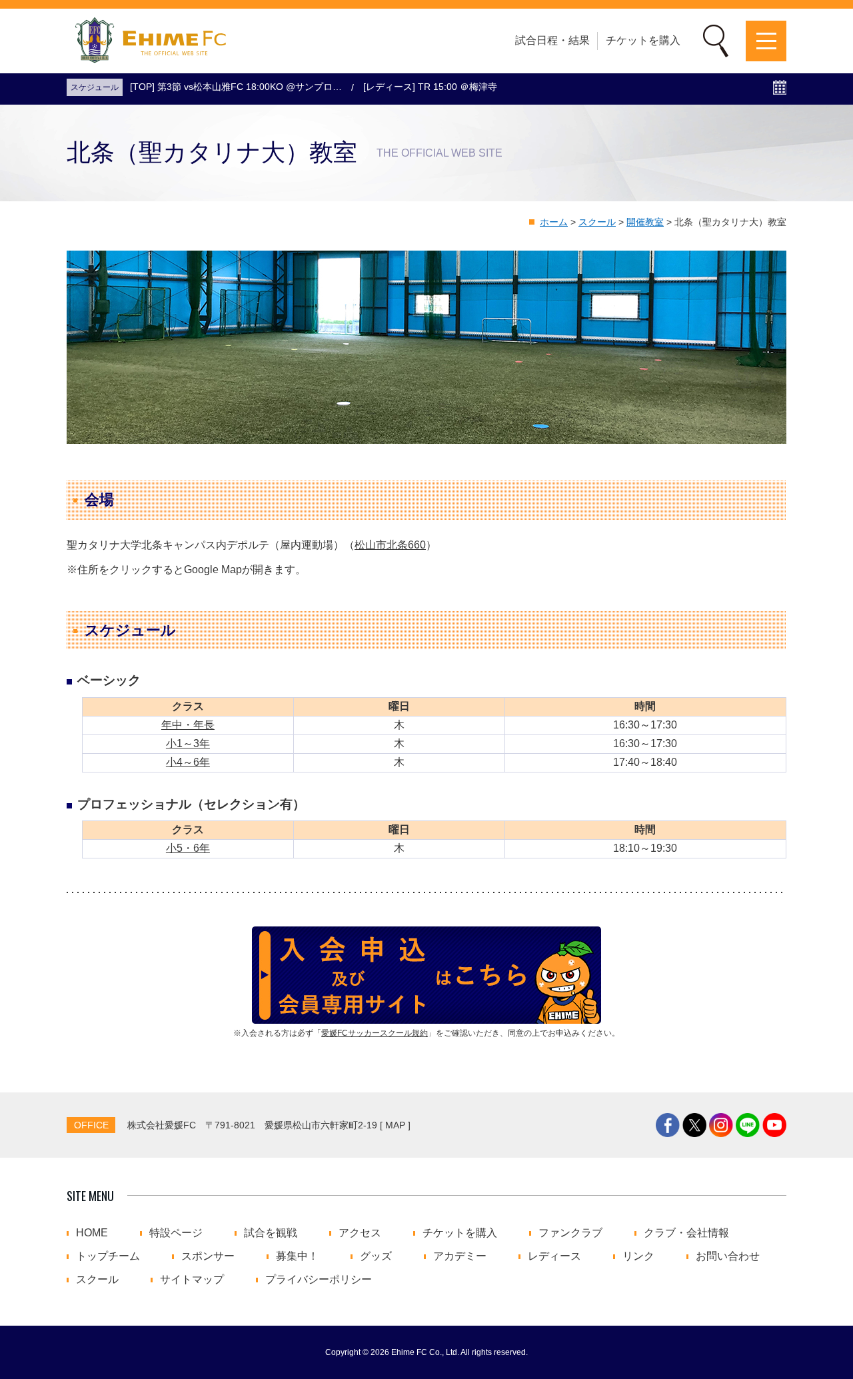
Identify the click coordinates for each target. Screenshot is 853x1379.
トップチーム (108, 1256)
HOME (92, 1233)
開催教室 (645, 222)
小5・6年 (188, 848)
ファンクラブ (570, 1233)
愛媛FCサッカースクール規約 (374, 1033)
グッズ (376, 1256)
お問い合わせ (728, 1256)
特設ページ (176, 1233)
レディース (554, 1256)
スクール (597, 222)
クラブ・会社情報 (686, 1233)
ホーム (554, 222)
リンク (638, 1256)
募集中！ (297, 1256)
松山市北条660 (390, 545)
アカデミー (459, 1256)
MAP (395, 1125)
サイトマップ (192, 1279)
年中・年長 (188, 724)
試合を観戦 (270, 1233)
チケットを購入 (643, 40)
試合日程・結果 (552, 40)
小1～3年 (188, 743)
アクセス (360, 1233)
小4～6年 (188, 762)
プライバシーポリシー (318, 1279)
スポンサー (208, 1256)
